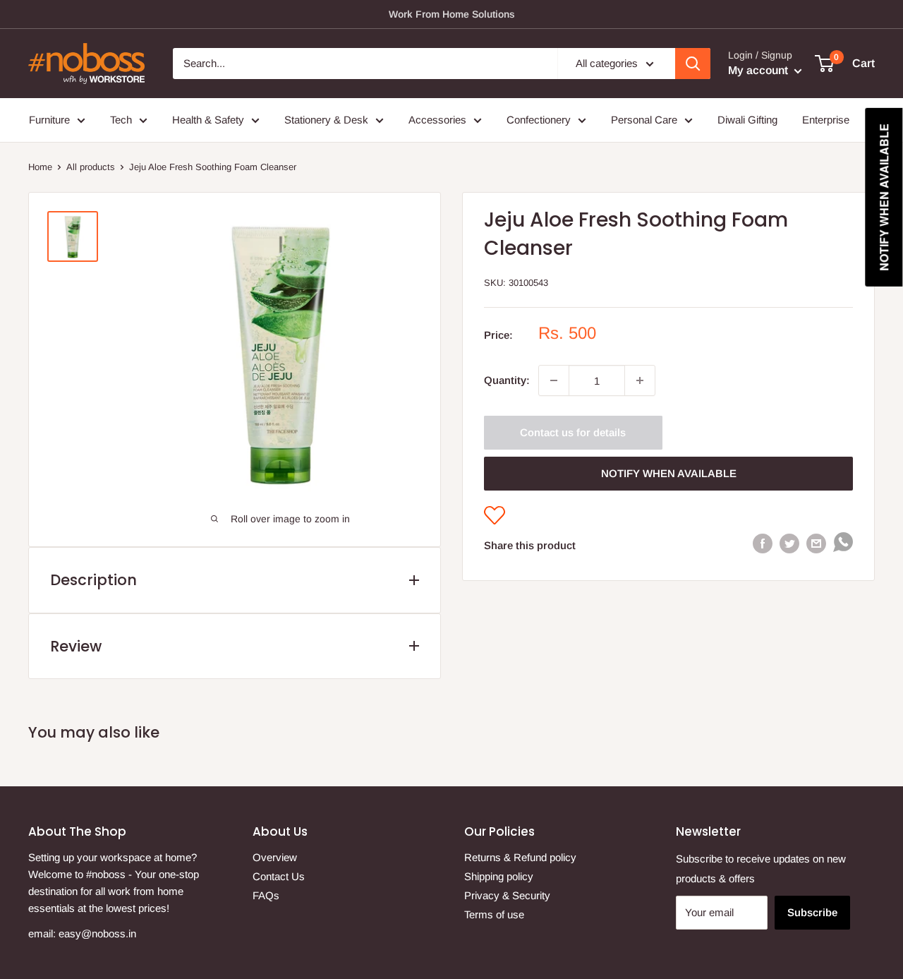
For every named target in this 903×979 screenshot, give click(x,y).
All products (90, 167)
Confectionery (539, 120)
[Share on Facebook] (762, 542)
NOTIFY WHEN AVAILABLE (669, 473)
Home (40, 167)
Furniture (49, 120)
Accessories (437, 120)
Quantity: (507, 380)
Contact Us (279, 876)
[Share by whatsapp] (843, 545)
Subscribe (812, 912)
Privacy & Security (507, 895)
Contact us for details (573, 432)
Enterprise (825, 120)
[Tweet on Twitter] (789, 542)
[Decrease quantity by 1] (554, 380)
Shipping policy (498, 876)
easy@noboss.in (97, 933)
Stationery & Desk (326, 120)
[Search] (692, 63)
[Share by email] (816, 542)
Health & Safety (208, 120)
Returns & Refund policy (520, 857)
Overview (275, 857)
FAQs (266, 895)
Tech (121, 120)
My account (759, 70)
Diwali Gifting (747, 120)
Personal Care (644, 120)
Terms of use (494, 914)
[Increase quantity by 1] (640, 380)
